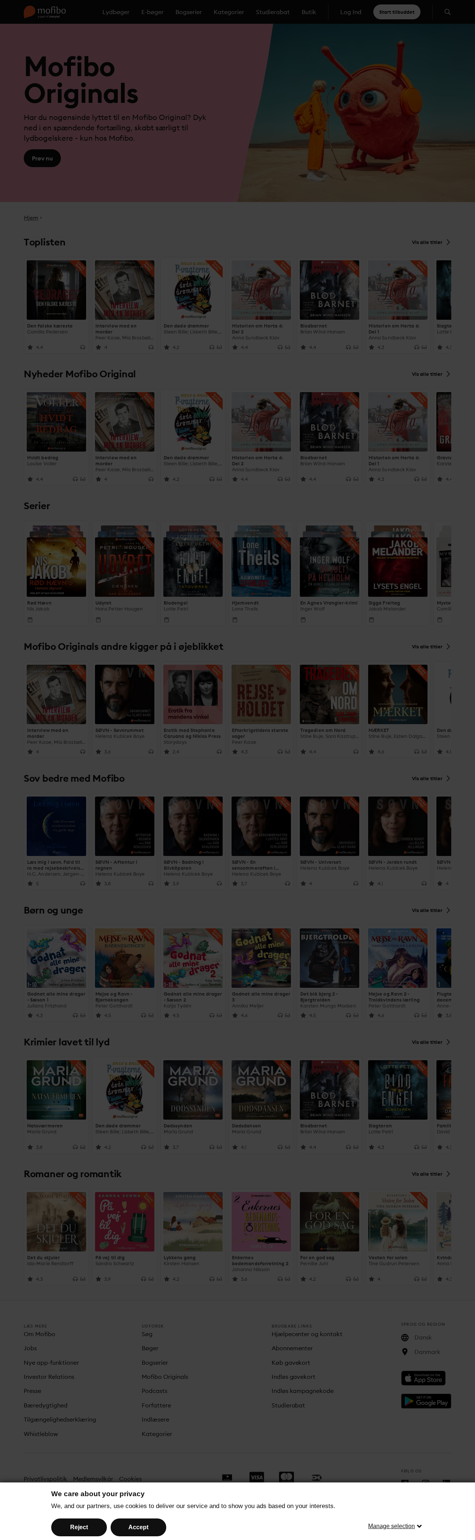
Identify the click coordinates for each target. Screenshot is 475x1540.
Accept (138, 1527)
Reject (79, 1527)
